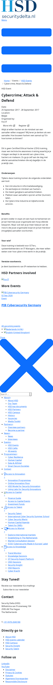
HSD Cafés (13, 448)
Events (7, 442)
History (11, 415)
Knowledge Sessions (17, 556)
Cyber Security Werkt (17, 519)
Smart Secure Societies (18, 466)
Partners (8, 424)
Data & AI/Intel (15, 463)
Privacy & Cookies (13, 672)
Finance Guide (14, 498)
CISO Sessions (14, 562)
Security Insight (15, 565)
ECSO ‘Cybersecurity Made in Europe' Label (28, 543)
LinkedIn (5, 663)
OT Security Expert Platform (21, 559)
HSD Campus (14, 412)
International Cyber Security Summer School (28, 516)
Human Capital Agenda (18, 522)
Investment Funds (16, 504)
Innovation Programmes (19, 480)
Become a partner (16, 430)
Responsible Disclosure (16, 681)
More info (7, 125)
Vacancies (12, 418)
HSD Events (13, 445)
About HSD (13, 400)
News (7, 433)
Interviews (13, 439)
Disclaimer (10, 669)
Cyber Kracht (14, 571)
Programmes (10, 454)
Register (22, 125)
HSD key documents (17, 406)
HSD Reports (14, 568)
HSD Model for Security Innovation (24, 486)
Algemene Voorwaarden (16, 678)
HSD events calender (15, 639)
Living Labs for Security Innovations (24, 489)
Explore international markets (22, 534)
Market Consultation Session (21, 540)
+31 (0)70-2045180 (12, 622)
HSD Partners (14, 409)
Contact (7, 469)
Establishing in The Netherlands (22, 537)
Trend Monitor (14, 553)
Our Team (12, 403)
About (7, 397)
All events (12, 451)
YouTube (5, 666)
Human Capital (15, 460)
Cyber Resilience (15, 457)
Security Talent (15, 513)
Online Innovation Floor (19, 483)
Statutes (9, 675)
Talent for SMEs (15, 525)
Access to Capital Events (19, 501)
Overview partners (16, 427)
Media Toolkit (14, 421)
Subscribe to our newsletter (16, 589)
